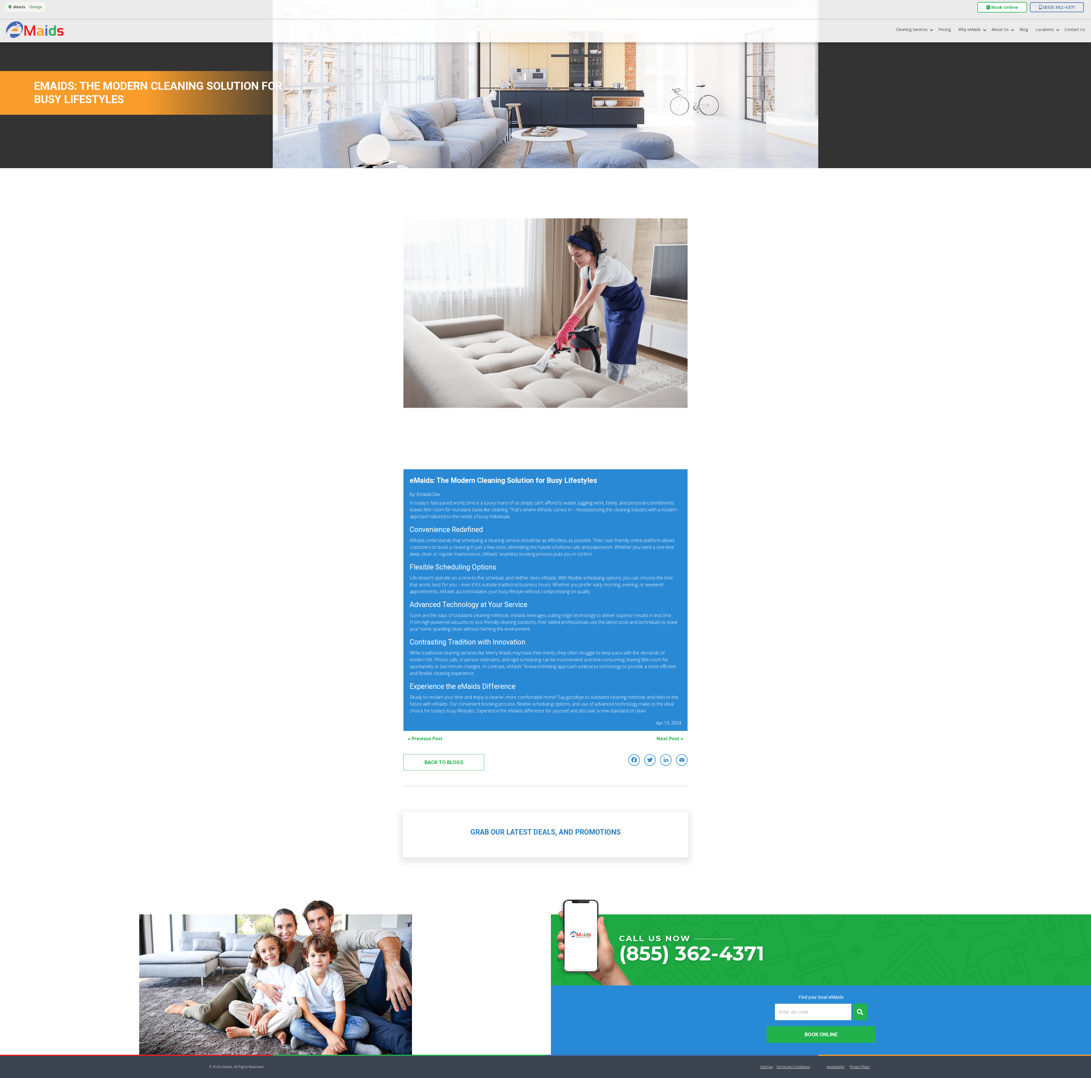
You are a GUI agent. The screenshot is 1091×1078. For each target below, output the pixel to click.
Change (35, 7)
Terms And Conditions (793, 1066)
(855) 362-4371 (1058, 7)
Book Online (1004, 7)
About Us (1000, 29)
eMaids (34, 31)
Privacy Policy (860, 1066)
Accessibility (836, 1066)
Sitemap (766, 1066)
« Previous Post (425, 738)
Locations (1045, 29)
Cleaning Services (912, 29)
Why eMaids (969, 29)
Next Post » (670, 738)
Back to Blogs (443, 762)
